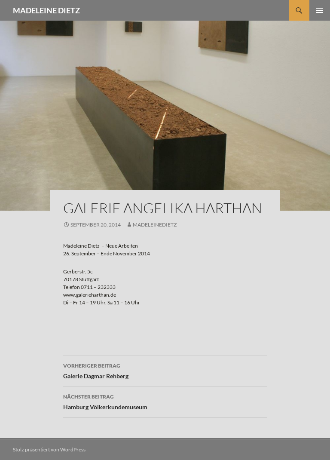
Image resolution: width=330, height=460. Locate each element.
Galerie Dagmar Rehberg (95, 371)
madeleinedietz (155, 224)
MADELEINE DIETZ (46, 10)
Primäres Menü (319, 10)
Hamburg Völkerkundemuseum (105, 402)
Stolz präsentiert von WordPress (49, 449)
